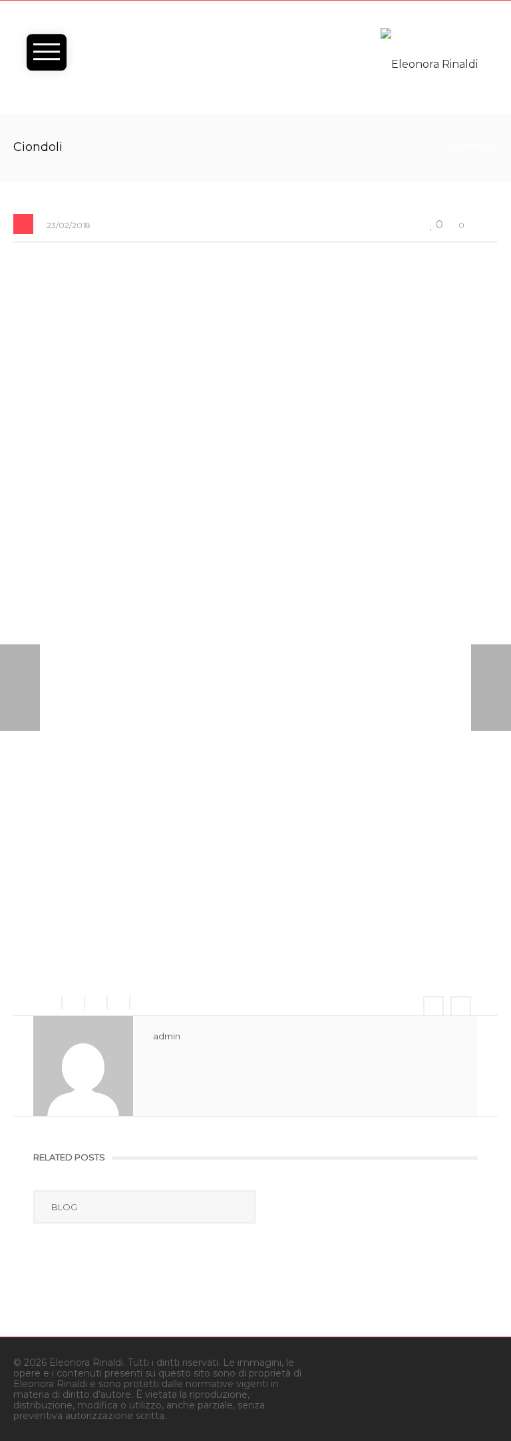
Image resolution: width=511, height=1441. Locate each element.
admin (166, 1036)
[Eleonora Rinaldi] (429, 63)
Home (373, 146)
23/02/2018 (68, 225)
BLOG (64, 1207)
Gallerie (419, 146)
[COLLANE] (491, 687)
